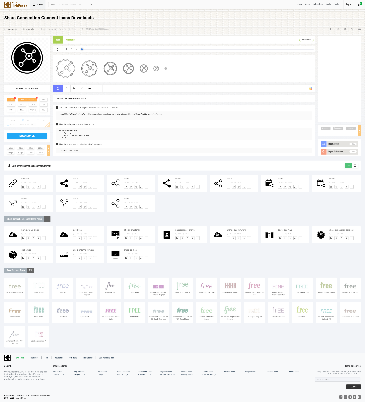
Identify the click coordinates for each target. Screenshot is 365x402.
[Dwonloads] (38, 187)
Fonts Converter (123, 371)
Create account (144, 374)
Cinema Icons (293, 371)
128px (40, 148)
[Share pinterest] (352, 29)
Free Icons (34, 358)
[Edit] (28, 187)
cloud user (77, 230)
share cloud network (236, 230)
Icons (307, 5)
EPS (22, 105)
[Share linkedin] (358, 29)
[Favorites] (33, 187)
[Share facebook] (331, 29)
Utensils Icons (58, 374)
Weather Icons (229, 371)
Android (33, 110)
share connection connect (341, 230)
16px (11, 148)
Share (350, 128)
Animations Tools (145, 371)
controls (30, 29)
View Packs (306, 40)
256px (10, 153)
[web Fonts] (30, 270)
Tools (336, 5)
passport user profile (185, 230)
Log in (348, 5)
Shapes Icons (79, 374)
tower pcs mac (285, 230)
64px (31, 148)
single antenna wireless (83, 250)
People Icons (250, 371)
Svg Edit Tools (79, 371)
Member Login (122, 374)
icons (53, 4)
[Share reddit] (337, 29)
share (75, 178)
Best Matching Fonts (106, 358)
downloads (27, 136)
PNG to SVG (57, 371)
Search (91, 4)
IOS (43, 110)
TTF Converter (101, 371)
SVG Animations (27, 99)
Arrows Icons (207, 371)
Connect (325, 128)
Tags (46, 358)
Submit (353, 387)
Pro (89, 88)
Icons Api (99, 374)
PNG (43, 99)
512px (20, 153)
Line (22, 110)
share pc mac (130, 250)
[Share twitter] (344, 29)
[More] (44, 187)
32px (21, 148)
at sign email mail (132, 230)
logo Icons (73, 358)
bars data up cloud (30, 230)
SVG (11, 99)
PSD (43, 105)
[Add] (23, 187)
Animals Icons (186, 371)
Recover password (167, 374)
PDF (11, 105)
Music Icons (88, 358)
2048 (41, 153)
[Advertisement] (339, 79)
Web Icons (59, 358)
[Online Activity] (47, 219)
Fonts (299, 5)
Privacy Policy (187, 374)
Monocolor (12, 29)
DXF (11, 110)
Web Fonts (20, 358)
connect (25, 178)
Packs (328, 5)
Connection (338, 128)
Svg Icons (17, 4)
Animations (318, 5)
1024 (31, 153)
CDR (33, 105)
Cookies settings (209, 374)
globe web (26, 250)
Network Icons (272, 371)
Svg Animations (166, 371)
